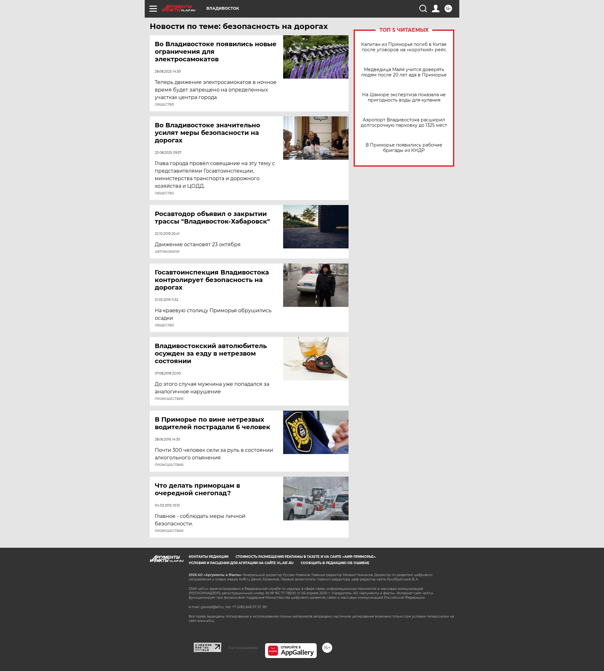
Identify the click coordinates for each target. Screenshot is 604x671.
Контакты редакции (208, 557)
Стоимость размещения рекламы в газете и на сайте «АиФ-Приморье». (306, 557)
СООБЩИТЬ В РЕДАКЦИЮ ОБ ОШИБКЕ (335, 563)
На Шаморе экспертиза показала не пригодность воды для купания (404, 97)
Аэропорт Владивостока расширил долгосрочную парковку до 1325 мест (404, 122)
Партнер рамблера (243, 648)
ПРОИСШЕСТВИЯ (169, 399)
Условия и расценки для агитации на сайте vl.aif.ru (241, 563)
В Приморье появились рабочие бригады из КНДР (404, 147)
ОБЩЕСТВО (164, 104)
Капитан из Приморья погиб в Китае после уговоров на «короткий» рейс (404, 47)
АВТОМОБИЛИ (167, 251)
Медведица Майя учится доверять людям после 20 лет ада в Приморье (404, 72)
